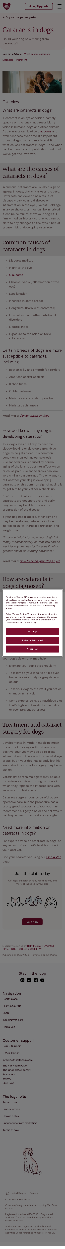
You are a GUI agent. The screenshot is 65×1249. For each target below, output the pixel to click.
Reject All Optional (32, 640)
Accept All (32, 649)
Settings (32, 631)
